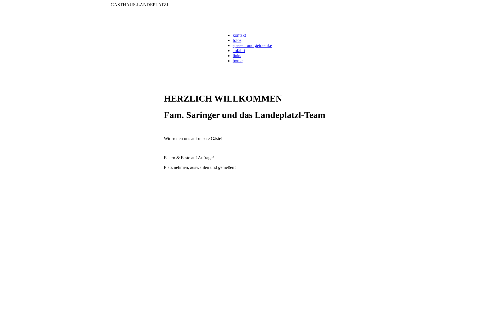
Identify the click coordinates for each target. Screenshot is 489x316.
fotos (237, 40)
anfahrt (239, 50)
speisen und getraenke (252, 45)
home (238, 60)
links (237, 55)
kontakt (239, 35)
